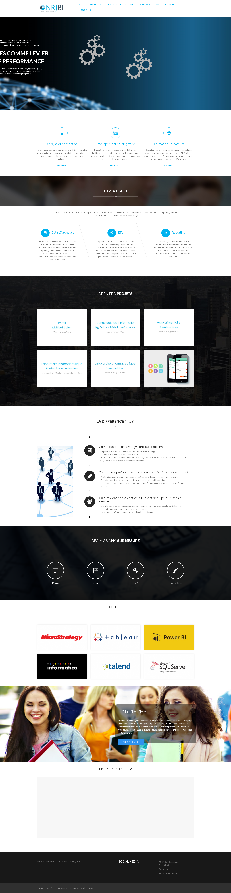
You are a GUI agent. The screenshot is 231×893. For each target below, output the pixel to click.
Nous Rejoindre (131, 742)
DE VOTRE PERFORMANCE (59, 61)
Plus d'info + (62, 165)
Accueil (82, 5)
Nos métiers (96, 5)
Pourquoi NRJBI (113, 5)
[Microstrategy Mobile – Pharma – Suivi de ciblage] (115, 368)
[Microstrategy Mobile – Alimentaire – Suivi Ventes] (169, 327)
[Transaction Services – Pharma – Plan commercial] (62, 368)
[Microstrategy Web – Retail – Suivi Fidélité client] (62, 327)
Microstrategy (172, 5)
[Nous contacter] (169, 368)
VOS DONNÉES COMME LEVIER (63, 53)
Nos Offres (130, 5)
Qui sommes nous (64, 888)
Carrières (89, 888)
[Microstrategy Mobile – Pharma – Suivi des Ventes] (115, 327)
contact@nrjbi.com (169, 873)
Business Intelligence (150, 5)
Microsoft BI (85, 10)
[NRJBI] (51, 9)
